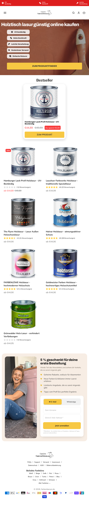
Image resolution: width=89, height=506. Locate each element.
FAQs (29, 462)
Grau (34, 480)
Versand (46, 462)
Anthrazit (42, 480)
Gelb (44, 473)
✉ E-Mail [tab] (52, 402)
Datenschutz (32, 465)
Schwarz (52, 480)
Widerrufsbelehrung (53, 465)
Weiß (31, 473)
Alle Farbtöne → (45, 483)
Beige (38, 473)
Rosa (57, 473)
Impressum (56, 462)
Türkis (44, 477)
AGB (42, 465)
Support (37, 462)
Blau (58, 477)
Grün (37, 477)
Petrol (51, 477)
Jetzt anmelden (62, 425)
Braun (30, 477)
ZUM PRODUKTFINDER (44, 66)
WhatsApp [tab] (71, 402)
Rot (50, 473)
